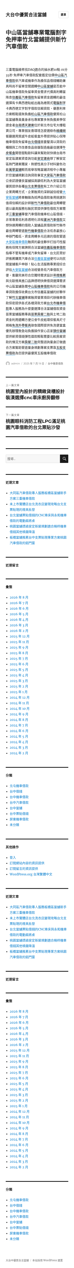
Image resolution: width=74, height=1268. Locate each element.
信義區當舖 (42, 259)
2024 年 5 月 (19, 736)
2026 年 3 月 (19, 625)
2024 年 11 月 (19, 703)
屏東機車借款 (19, 819)
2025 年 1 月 (19, 692)
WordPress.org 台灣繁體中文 (31, 874)
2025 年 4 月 (19, 675)
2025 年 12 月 (20, 636)
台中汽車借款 (19, 802)
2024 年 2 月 (19, 753)
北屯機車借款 (19, 786)
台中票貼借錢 (19, 814)
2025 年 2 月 (19, 686)
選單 (63, 14)
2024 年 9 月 (19, 714)
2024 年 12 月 (20, 697)
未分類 (14, 825)
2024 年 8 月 (19, 720)
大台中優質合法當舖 (26, 14)
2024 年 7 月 (19, 725)
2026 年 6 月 (19, 608)
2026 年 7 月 (19, 603)
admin (15, 363)
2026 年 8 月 (19, 597)
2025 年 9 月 (19, 647)
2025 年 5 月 (19, 670)
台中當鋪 (16, 808)
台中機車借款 (55, 363)
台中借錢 (16, 791)
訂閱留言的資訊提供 (24, 869)
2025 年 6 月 (19, 664)
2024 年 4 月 (19, 742)
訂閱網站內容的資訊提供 (27, 863)
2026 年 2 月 (19, 631)
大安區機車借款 (17, 242)
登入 (13, 857)
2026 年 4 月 (19, 620)
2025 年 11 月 (19, 642)
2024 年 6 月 (19, 731)
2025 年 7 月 (19, 659)
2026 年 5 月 (19, 614)
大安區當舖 (20, 270)
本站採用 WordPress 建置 (47, 1260)
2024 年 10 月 (20, 709)
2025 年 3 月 (19, 681)
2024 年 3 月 (19, 747)
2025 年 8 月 (19, 653)
